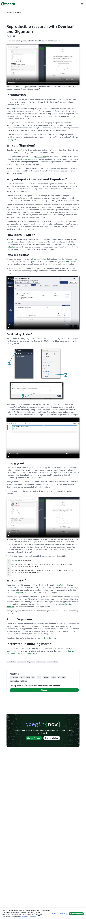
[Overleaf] (8, 3)
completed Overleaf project (26, 592)
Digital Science (49, 638)
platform (21, 150)
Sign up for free (33, 738)
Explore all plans (52, 738)
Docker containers (28, 159)
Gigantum (14, 139)
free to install (40, 156)
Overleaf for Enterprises (27, 653)
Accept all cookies (76, 914)
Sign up (44, 690)
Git (16, 159)
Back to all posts (14, 13)
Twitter (19, 229)
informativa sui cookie (28, 917)
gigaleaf (27, 86)
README (60, 585)
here (68, 261)
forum (32, 229)
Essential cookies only (59, 914)
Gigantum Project (39, 259)
